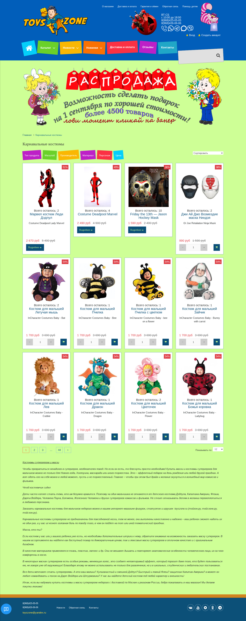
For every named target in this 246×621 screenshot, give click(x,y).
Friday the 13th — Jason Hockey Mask (148, 216)
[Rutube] (205, 607)
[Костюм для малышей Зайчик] (199, 281)
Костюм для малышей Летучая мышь (46, 310)
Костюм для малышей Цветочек (148, 405)
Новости (68, 47)
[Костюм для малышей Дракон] (97, 376)
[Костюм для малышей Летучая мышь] (46, 281)
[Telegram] (220, 607)
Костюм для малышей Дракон (97, 405)
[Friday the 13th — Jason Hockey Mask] (148, 187)
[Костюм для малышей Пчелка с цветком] (148, 281)
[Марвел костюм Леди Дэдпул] (46, 187)
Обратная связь (170, 6)
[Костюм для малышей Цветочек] (148, 376)
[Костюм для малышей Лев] (46, 376)
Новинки (92, 47)
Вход (192, 35)
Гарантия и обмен (149, 6)
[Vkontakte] (190, 607)
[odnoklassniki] (212, 607)
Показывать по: (203, 450)
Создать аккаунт (211, 35)
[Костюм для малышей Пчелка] (97, 281)
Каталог (45, 47)
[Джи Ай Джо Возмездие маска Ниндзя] (199, 187)
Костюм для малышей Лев (46, 405)
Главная (27, 135)
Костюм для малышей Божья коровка (199, 405)
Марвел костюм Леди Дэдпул (46, 216)
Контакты (167, 47)
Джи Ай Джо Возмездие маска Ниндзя (199, 216)
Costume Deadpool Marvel (97, 214)
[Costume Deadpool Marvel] (97, 187)
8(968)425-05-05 (171, 20)
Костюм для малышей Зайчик (199, 310)
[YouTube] (198, 607)
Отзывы (147, 47)
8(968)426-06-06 (171, 23)
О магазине (108, 6)
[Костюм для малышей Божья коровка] (199, 376)
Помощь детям (190, 6)
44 (59, 450)
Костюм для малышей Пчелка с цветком (148, 310)
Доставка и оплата (127, 6)
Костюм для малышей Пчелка (97, 310)
